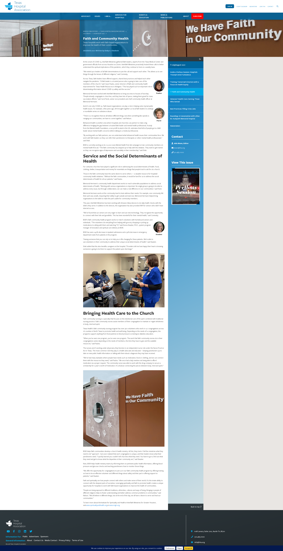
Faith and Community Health (106, 38)
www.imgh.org (114, 505)
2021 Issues (87, 33)
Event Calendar (242, 6)
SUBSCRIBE (197, 16)
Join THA (262, 6)
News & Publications (90, 31)
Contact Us (38, 540)
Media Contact (51, 540)
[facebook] (14, 531)
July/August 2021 (99, 33)
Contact (270, 6)
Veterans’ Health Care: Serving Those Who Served (184, 100)
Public (25, 536)
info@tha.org (200, 542)
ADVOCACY (85, 16)
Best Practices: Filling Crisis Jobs (183, 109)
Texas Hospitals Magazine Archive (112, 31)
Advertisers (34, 536)
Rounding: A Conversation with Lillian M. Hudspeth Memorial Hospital (185, 117)
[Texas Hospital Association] (18, 6)
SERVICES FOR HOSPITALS (120, 16)
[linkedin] (25, 531)
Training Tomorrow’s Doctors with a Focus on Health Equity (184, 83)
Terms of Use (77, 540)
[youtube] (8, 531)
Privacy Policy (64, 540)
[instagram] (19, 531)
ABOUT (186, 16)
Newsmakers (175, 126)
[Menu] (200, 59)
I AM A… (108, 16)
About (29, 540)
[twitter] (30, 531)
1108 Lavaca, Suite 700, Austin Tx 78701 (209, 531)
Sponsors (44, 536)
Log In (230, 6)
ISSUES (97, 16)
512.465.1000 (199, 537)
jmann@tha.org (179, 148)
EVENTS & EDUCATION (144, 16)
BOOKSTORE (253, 6)
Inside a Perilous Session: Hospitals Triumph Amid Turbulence (183, 73)
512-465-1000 (179, 152)
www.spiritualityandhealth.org (96, 505)
